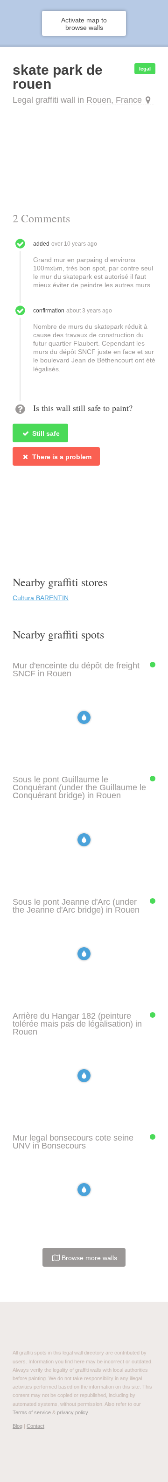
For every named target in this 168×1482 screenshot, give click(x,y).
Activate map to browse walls (84, 23)
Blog (17, 1426)
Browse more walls (88, 1258)
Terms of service (32, 1412)
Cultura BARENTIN (41, 598)
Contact (35, 1426)
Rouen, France (114, 100)
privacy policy (72, 1412)
